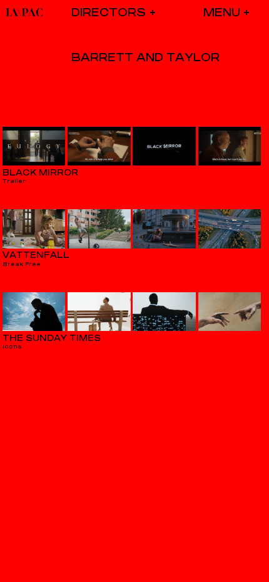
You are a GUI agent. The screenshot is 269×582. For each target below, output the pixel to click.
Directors (108, 12)
